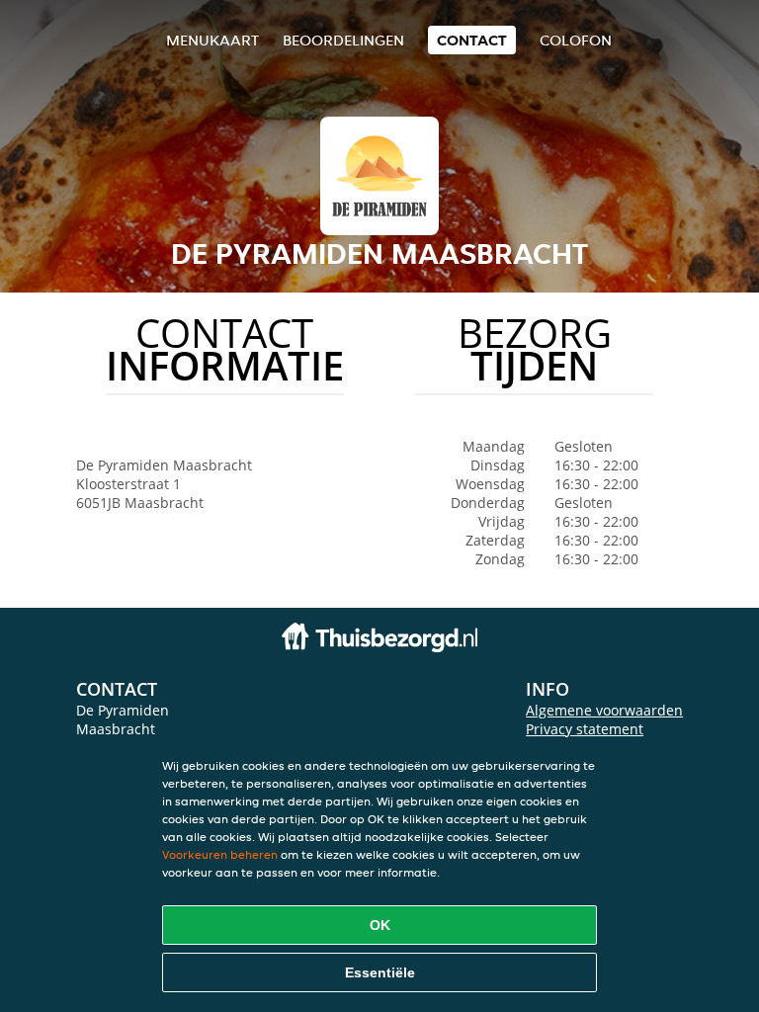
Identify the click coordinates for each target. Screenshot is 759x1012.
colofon (576, 40)
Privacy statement (584, 728)
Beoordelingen (343, 40)
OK (380, 925)
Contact (472, 40)
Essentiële (380, 972)
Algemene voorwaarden (604, 710)
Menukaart (212, 40)
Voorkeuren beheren (220, 854)
